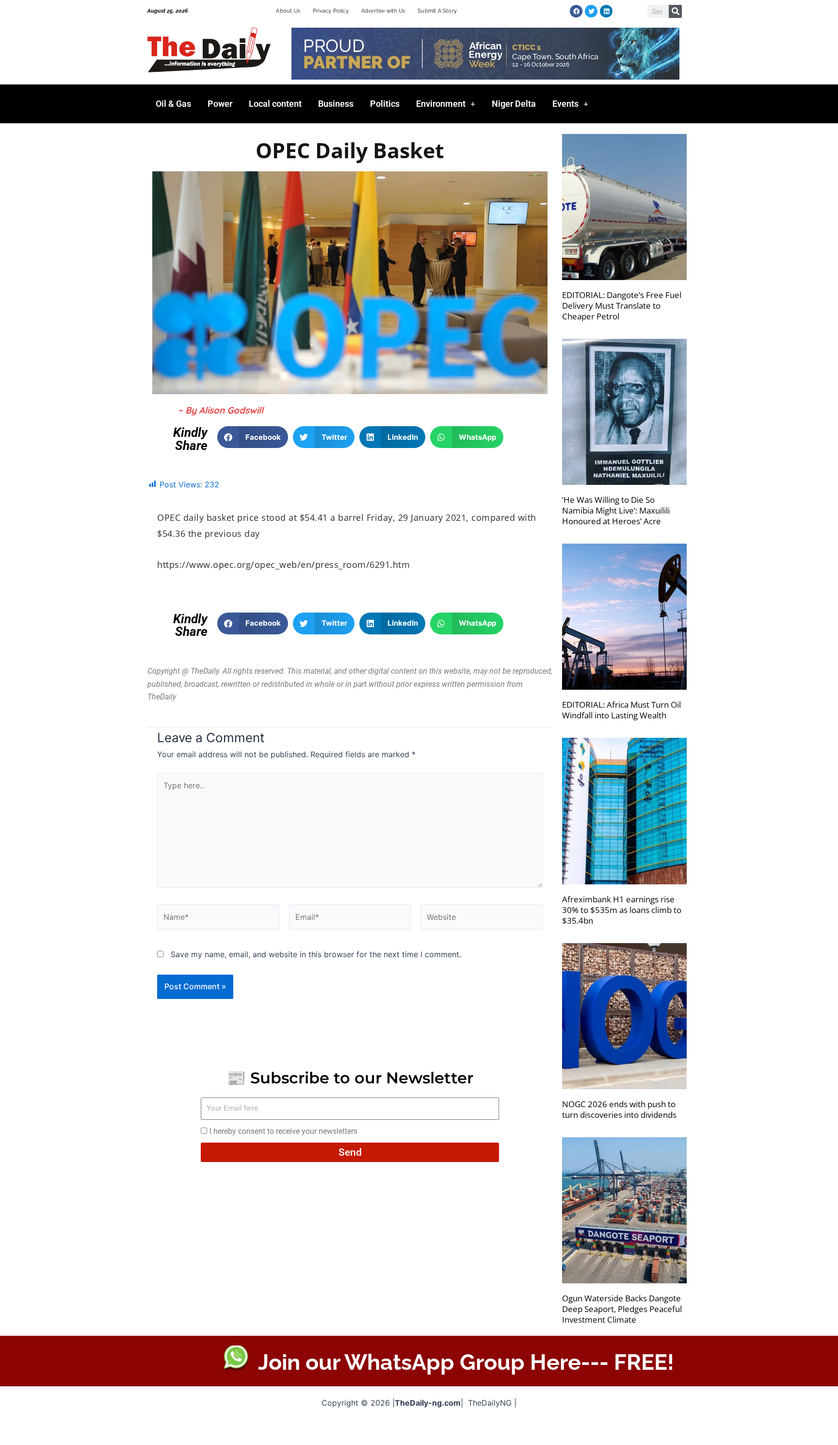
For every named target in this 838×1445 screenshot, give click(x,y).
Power (220, 104)
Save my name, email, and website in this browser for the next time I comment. (316, 954)
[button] (253, 437)
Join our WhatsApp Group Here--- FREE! (466, 1362)
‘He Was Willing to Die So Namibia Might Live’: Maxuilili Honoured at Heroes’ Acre (616, 510)
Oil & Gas (173, 104)
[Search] (675, 11)
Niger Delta (514, 104)
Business (336, 104)
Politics (385, 104)
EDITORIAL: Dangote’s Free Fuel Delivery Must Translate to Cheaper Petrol (621, 305)
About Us (288, 11)
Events (565, 104)
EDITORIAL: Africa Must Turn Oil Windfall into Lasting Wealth (621, 710)
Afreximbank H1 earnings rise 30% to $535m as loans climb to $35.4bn (621, 910)
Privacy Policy (331, 11)
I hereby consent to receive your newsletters (283, 1131)
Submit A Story (437, 11)
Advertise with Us (383, 11)
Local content (275, 104)
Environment (441, 104)
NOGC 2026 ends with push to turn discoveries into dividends (619, 1109)
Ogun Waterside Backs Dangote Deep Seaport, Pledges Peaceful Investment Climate (622, 1309)
